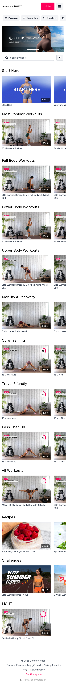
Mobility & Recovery (18, 297)
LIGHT (7, 604)
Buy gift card (34, 665)
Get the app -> (34, 674)
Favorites (32, 18)
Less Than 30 (13, 427)
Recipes (8, 517)
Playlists (52, 18)
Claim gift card (51, 665)
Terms (9, 665)
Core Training (13, 340)
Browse (13, 18)
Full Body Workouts (18, 160)
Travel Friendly (14, 384)
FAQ (25, 669)
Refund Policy (37, 669)
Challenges (11, 560)
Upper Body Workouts (20, 250)
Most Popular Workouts (22, 114)
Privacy (20, 665)
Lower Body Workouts (20, 207)
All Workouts (12, 470)
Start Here (10, 70)
